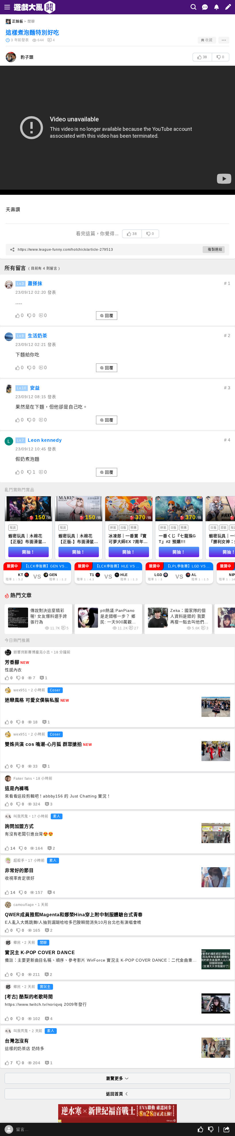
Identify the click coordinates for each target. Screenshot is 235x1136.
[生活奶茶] (9, 336)
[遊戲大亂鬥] (27, 7)
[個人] (9, 1129)
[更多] (223, 40)
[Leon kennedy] (9, 441)
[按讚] (200, 1129)
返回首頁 (114, 1094)
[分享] (223, 1129)
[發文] (228, 7)
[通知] (216, 7)
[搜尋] (193, 7)
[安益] (9, 389)
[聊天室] (205, 7)
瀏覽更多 (114, 1078)
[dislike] (29, 316)
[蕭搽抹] (9, 284)
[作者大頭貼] (11, 57)
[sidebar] (7, 7)
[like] (17, 316)
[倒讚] (211, 1129)
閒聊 (31, 22)
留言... (22, 1129)
